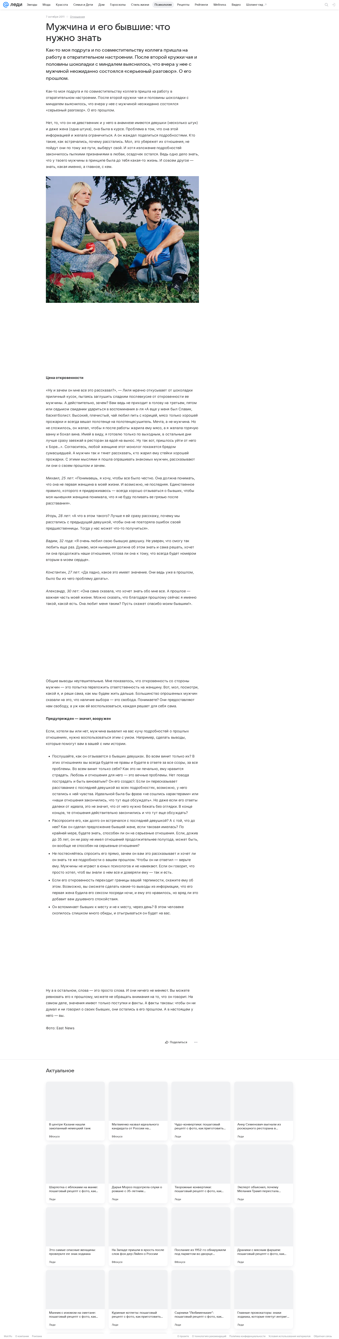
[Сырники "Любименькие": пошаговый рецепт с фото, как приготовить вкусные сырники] (200, 1299)
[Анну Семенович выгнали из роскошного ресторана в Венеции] (263, 1111)
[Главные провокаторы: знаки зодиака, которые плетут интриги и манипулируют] (263, 1299)
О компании (22, 1336)
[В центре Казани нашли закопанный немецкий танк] (75, 1111)
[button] (122, 240)
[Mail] (6, 4)
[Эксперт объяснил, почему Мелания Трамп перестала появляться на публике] (263, 1173)
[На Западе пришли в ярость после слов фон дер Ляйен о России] (138, 1236)
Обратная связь (323, 1336)
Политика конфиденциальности (247, 1336)
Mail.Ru (8, 1336)
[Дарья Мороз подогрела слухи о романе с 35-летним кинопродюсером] (138, 1173)
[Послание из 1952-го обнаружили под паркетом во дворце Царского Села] (200, 1236)
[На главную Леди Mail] (15, 4)
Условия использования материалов (290, 1336)
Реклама (37, 1336)
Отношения (77, 16)
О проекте (183, 1336)
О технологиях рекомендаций (209, 1336)
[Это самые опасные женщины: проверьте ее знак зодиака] (75, 1236)
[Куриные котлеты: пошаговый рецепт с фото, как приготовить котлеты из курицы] (138, 1299)
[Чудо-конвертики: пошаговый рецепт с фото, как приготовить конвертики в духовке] (200, 1111)
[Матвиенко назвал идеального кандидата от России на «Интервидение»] (138, 1111)
